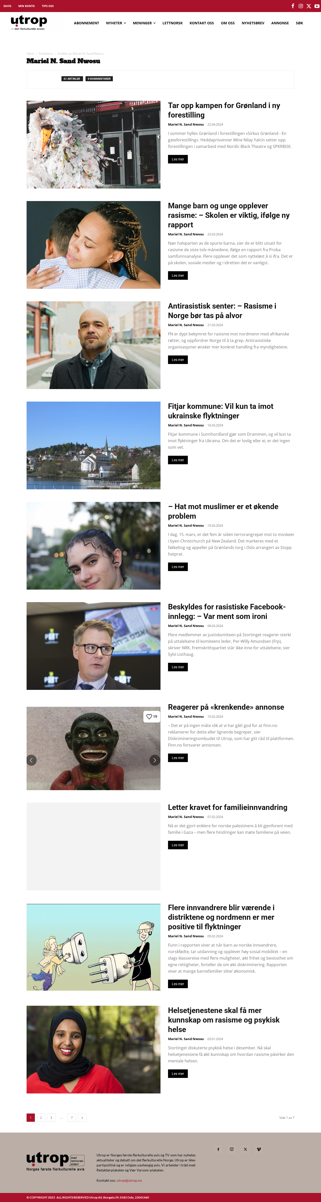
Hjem (30, 53)
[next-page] (82, 1118)
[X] (245, 1150)
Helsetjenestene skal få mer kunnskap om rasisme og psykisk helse (224, 1020)
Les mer (178, 159)
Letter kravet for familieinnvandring (227, 807)
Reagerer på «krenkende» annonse (226, 707)
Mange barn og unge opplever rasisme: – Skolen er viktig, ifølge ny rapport (229, 215)
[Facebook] (218, 1150)
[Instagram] (232, 1149)
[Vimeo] (259, 1150)
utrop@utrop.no (129, 1180)
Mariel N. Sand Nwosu (186, 124)
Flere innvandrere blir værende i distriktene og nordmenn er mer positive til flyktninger (221, 917)
